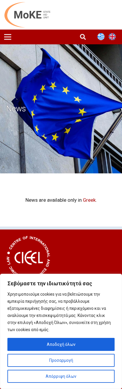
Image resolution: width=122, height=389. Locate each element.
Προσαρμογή (61, 360)
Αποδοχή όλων (61, 344)
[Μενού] (8, 37)
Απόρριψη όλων (61, 376)
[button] (82, 37)
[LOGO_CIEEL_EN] (28, 258)
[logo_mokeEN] (30, 14)
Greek (89, 200)
